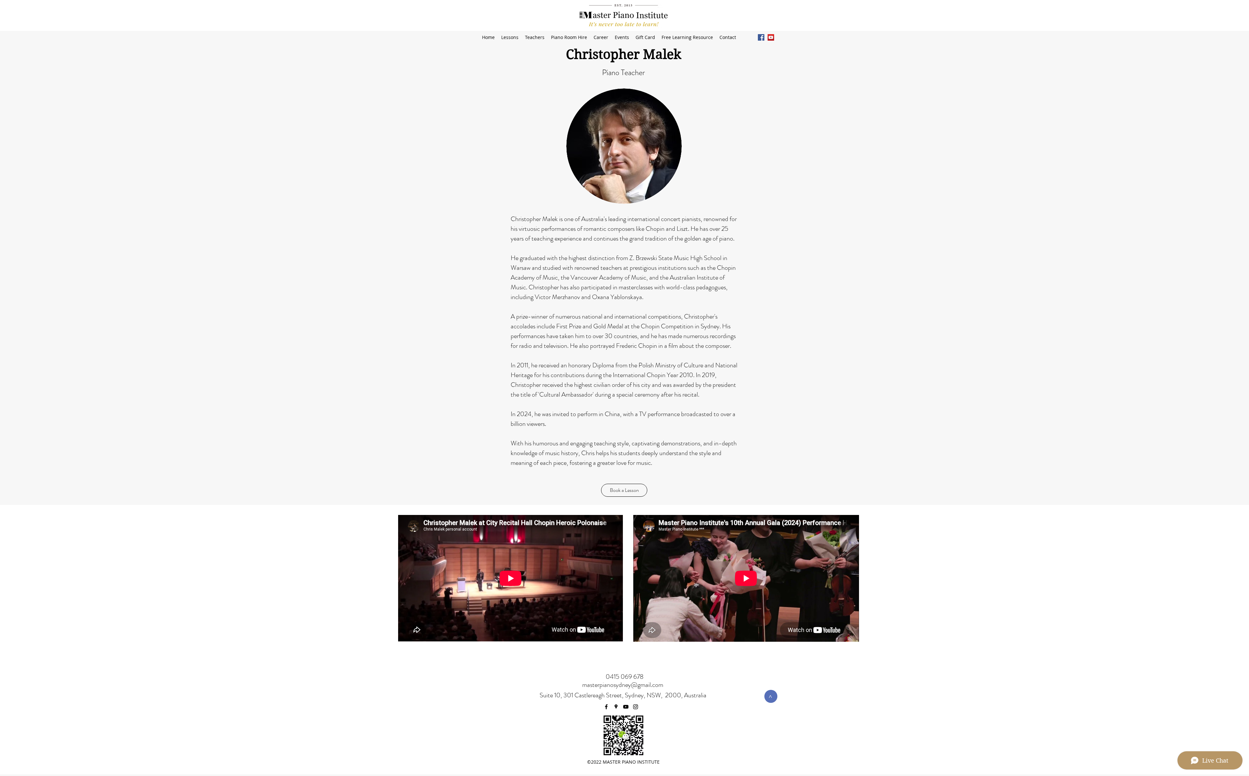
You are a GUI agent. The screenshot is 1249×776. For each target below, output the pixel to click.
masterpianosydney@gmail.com (622, 685)
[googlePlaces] (616, 707)
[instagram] (635, 707)
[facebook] (761, 37)
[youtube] (771, 37)
